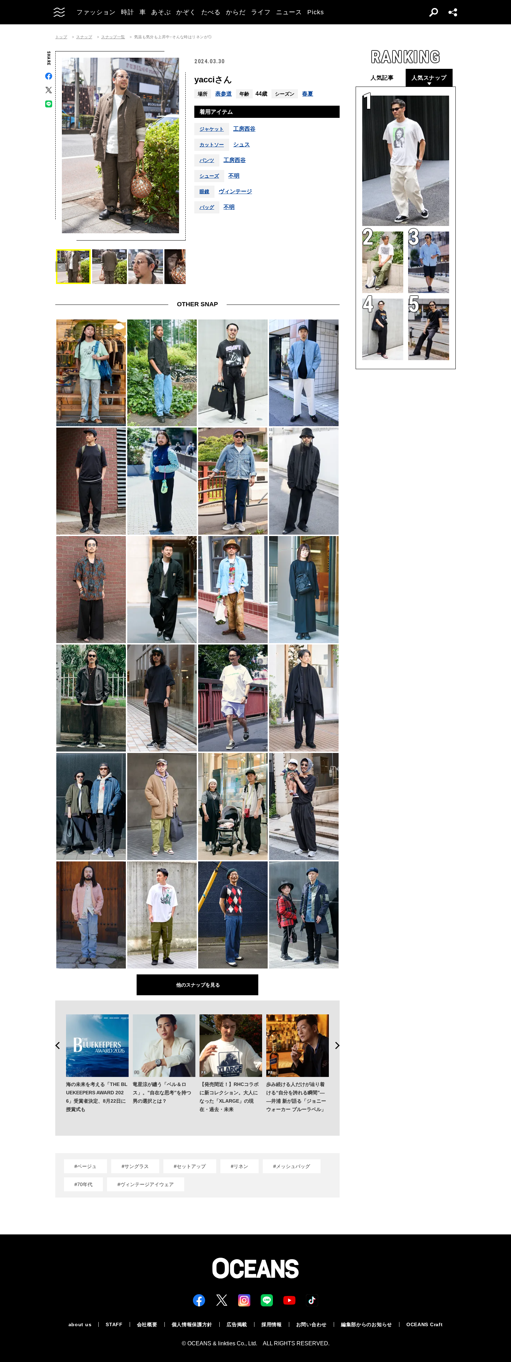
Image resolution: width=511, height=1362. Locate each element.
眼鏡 (204, 191)
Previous (55, 1045)
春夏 (307, 94)
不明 (234, 176)
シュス (241, 144)
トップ (61, 37)
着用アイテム (216, 112)
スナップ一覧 (113, 37)
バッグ (207, 207)
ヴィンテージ (235, 191)
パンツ (207, 160)
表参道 (223, 94)
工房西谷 (244, 129)
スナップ (84, 37)
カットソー (212, 144)
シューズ (209, 176)
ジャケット (212, 129)
